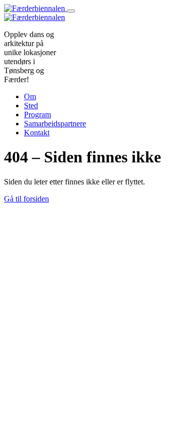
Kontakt (37, 132)
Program (37, 114)
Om (30, 96)
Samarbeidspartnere (55, 123)
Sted (31, 105)
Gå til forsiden (26, 198)
